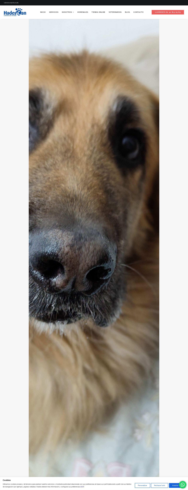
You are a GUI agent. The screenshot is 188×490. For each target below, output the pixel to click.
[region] (94, 483)
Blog (127, 12)
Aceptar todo (177, 485)
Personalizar (142, 485)
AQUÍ (82, 487)
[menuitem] (43, 12)
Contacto (138, 12)
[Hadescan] (15, 12)
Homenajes (82, 12)
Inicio (43, 12)
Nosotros (67, 12)
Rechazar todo (159, 485)
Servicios (53, 12)
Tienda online (98, 12)
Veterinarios (115, 12)
